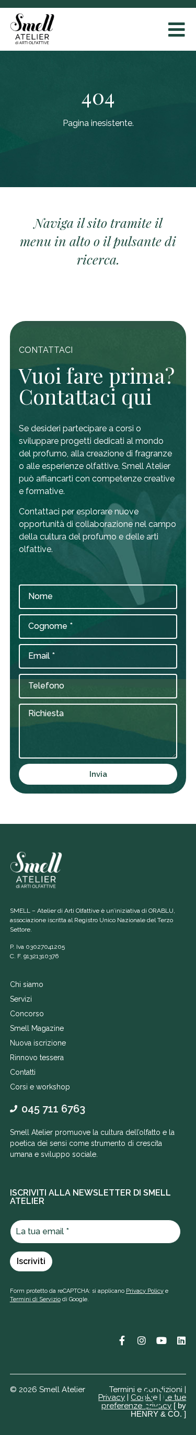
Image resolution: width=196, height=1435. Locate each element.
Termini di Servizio (35, 1299)
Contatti (23, 1072)
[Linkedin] (181, 1340)
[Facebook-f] (121, 1340)
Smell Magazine (37, 1028)
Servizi (21, 999)
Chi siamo (26, 984)
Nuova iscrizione (38, 1043)
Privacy (111, 1397)
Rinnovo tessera (37, 1057)
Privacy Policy (145, 1291)
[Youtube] (161, 1340)
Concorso (27, 1013)
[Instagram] (141, 1340)
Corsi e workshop (40, 1087)
